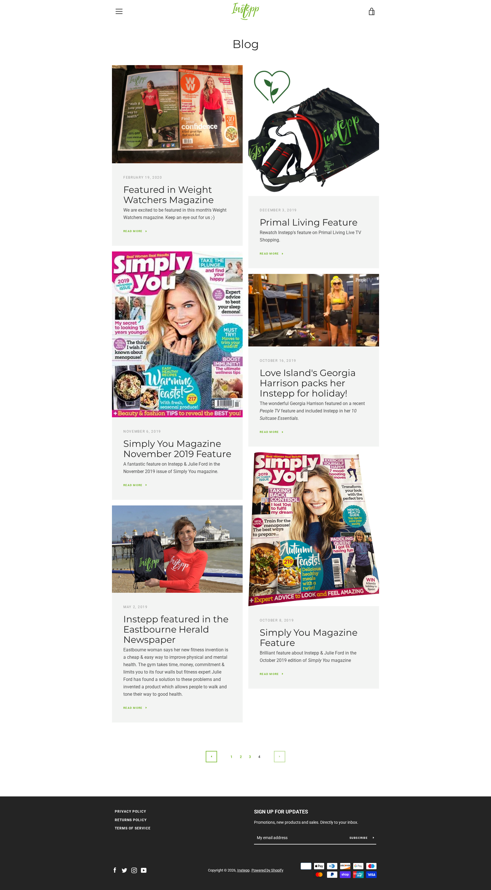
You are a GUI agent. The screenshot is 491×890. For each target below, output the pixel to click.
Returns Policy (131, 820)
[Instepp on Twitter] (124, 870)
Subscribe (359, 837)
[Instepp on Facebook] (115, 870)
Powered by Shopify (267, 870)
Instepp (243, 870)
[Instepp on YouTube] (144, 870)
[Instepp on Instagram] (134, 870)
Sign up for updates (281, 812)
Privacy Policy (130, 811)
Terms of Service (133, 828)
